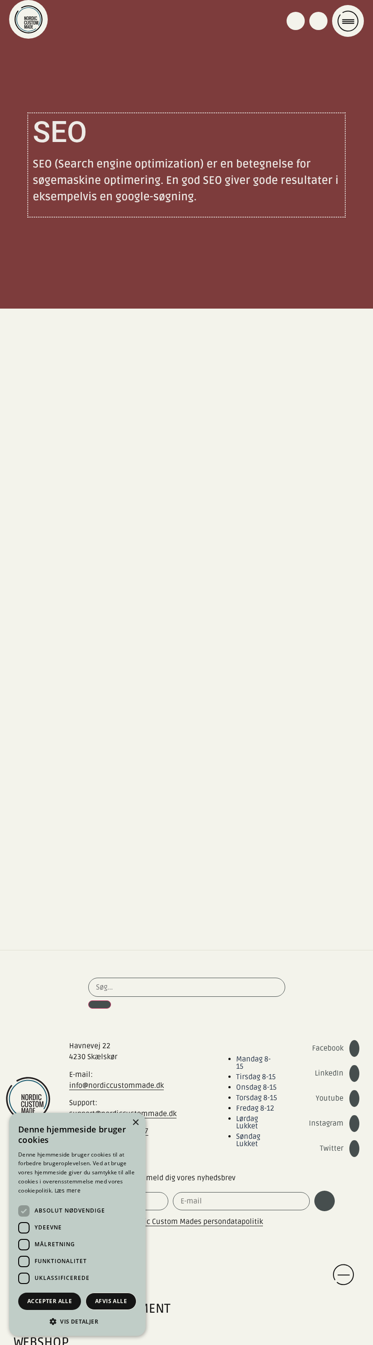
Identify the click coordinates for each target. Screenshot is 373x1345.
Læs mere (68, 1191)
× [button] (135, 1122)
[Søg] (99, 1004)
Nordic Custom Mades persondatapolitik (195, 1221)
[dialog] (77, 1224)
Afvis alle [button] (111, 1301)
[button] (77, 1321)
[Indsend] (324, 1201)
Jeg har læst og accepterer (151, 1221)
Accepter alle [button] (49, 1301)
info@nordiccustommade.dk (116, 1085)
